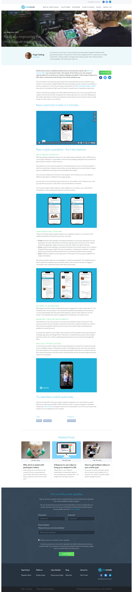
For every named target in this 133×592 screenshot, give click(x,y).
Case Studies (88, 7)
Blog (99, 7)
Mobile (39, 420)
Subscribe (105, 72)
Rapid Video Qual (51, 7)
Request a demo (26, 575)
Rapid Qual (25, 570)
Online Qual (71, 420)
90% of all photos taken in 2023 (85, 86)
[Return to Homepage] (104, 570)
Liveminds (36, 57)
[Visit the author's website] (28, 56)
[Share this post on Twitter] (105, 77)
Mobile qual (47, 420)
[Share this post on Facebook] (100, 77)
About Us (107, 7)
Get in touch (48, 406)
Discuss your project (57, 575)
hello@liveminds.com (94, 2)
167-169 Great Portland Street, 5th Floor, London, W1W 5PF (94, 589)
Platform (65, 7)
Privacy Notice (75, 509)
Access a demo (40, 575)
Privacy (39, 589)
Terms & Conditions (48, 589)
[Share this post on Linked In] (109, 77)
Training (76, 7)
